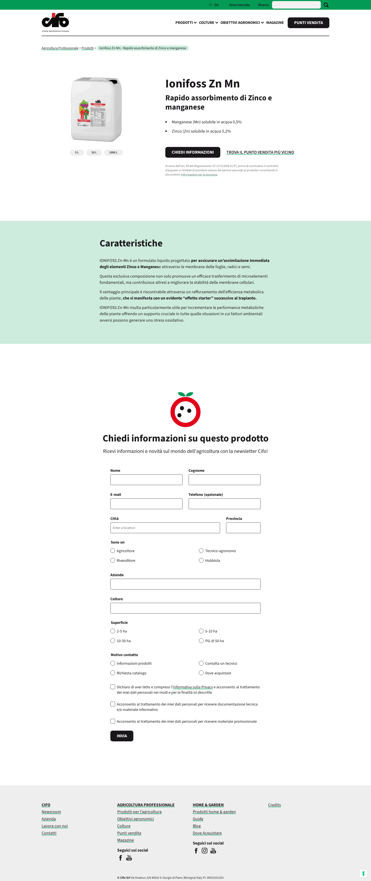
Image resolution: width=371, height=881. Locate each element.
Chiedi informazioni (193, 152)
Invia (122, 736)
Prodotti (88, 48)
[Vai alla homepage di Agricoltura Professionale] (55, 31)
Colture (116, 599)
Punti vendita (308, 23)
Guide (198, 819)
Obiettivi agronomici (135, 819)
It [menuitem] (210, 5)
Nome (115, 470)
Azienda (116, 575)
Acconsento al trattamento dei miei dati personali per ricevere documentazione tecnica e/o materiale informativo (187, 707)
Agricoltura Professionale (60, 48)
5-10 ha (211, 631)
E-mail (115, 494)
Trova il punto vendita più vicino (260, 152)
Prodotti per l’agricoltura (139, 812)
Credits (274, 805)
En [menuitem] (216, 5)
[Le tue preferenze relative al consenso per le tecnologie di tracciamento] (363, 873)
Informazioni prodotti (134, 663)
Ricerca (263, 5)
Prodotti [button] (184, 22)
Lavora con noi (55, 826)
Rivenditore (126, 560)
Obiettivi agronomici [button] (240, 22)
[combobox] (185, 608)
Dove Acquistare (207, 833)
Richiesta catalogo (131, 673)
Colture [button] (206, 22)
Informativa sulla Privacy (193, 687)
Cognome (196, 470)
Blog (197, 826)
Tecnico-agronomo (220, 551)
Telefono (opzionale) (206, 494)
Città (114, 518)
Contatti (49, 833)
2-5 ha (122, 631)
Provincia (234, 518)
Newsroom (51, 812)
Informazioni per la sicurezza (199, 175)
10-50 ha (124, 641)
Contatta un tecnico (221, 663)
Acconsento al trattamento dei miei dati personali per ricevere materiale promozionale (187, 721)
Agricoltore (126, 551)
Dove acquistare (218, 673)
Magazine (275, 22)
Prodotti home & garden (214, 812)
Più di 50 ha (214, 641)
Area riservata (239, 5)
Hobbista (212, 560)
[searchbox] (114, 608)
